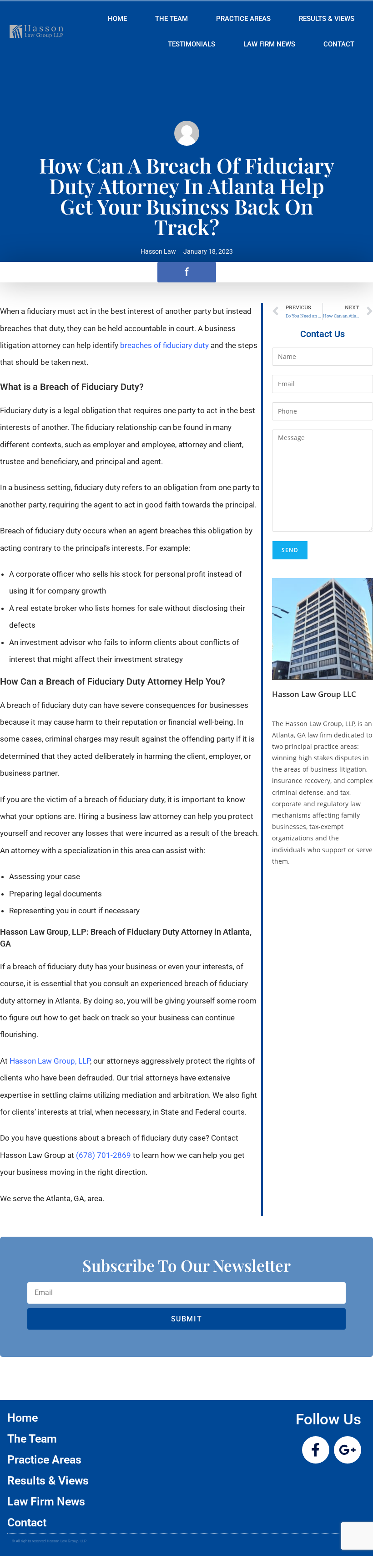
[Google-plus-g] (347, 1450)
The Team (171, 19)
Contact (338, 44)
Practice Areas (243, 19)
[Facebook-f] (315, 1450)
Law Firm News (269, 44)
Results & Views (326, 19)
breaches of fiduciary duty (164, 345)
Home (117, 19)
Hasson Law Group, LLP (50, 1060)
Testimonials (191, 44)
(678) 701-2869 (103, 1155)
